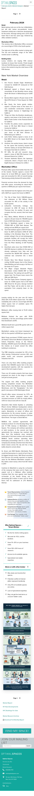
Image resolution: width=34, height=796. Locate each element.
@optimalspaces (7, 783)
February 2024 (6, 6)
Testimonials (6, 764)
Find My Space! (17, 730)
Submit (28, 746)
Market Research (7, 767)
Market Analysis (17, 6)
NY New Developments (10, 707)
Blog (7, 786)
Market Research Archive (11, 716)
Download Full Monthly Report (14, 720)
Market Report (7, 703)
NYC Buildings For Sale (10, 710)
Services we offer (7, 761)
